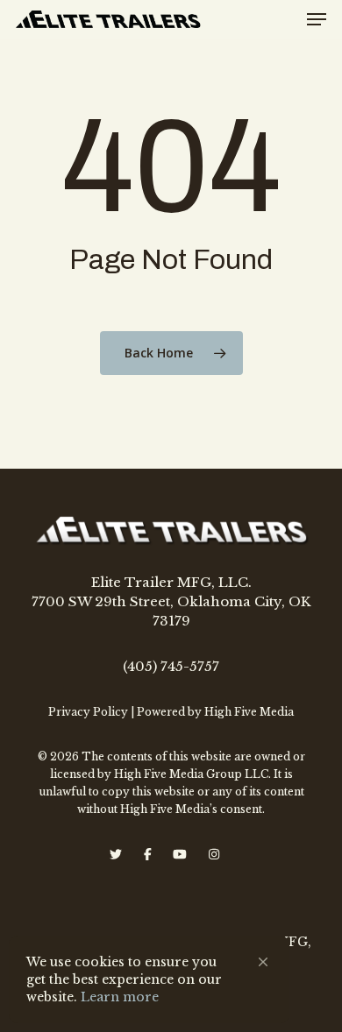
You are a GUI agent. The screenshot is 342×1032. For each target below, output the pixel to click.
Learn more (120, 997)
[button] (263, 962)
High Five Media (249, 711)
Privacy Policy (88, 711)
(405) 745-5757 (171, 666)
